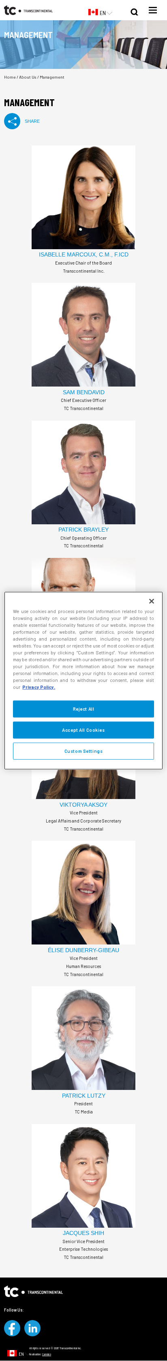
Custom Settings (83, 751)
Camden (46, 1354)
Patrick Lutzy (83, 1095)
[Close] (152, 601)
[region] (83, 680)
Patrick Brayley (83, 529)
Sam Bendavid (84, 392)
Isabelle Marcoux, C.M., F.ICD (83, 254)
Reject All (83, 708)
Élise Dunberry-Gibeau (83, 950)
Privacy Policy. (38, 687)
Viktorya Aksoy (83, 804)
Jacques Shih (83, 1233)
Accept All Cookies (83, 730)
